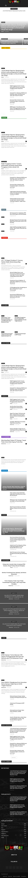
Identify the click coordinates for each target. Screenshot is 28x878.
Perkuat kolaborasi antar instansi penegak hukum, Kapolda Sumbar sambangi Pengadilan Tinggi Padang (17, 200)
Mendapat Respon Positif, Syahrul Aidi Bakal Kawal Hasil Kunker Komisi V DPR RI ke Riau (18, 221)
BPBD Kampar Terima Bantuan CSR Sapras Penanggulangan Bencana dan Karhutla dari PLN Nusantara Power (18, 108)
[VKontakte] (21, 867)
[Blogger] (7, 867)
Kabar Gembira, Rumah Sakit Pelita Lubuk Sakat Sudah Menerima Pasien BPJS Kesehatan (18, 494)
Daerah (3, 217)
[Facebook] (10, 867)
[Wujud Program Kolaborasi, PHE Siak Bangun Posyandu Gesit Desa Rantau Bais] (5, 509)
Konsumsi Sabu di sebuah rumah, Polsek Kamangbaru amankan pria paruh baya (17, 101)
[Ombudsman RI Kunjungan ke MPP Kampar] (21, 328)
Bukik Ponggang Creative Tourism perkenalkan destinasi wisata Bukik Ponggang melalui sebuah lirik (17, 87)
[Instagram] (17, 867)
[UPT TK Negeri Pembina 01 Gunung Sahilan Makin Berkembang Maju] (14, 249)
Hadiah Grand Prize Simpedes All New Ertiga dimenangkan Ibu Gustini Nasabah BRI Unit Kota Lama (18, 546)
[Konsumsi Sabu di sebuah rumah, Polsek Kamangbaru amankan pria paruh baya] (5, 102)
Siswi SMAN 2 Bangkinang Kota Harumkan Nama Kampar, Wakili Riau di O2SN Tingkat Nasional (14, 684)
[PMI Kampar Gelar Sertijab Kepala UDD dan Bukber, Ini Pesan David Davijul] (5, 502)
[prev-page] (2, 114)
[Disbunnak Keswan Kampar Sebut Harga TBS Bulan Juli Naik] (5, 712)
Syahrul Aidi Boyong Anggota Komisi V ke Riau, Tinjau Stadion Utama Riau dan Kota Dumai (18, 228)
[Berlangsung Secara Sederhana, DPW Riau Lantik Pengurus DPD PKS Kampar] (5, 215)
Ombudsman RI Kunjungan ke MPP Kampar (20, 334)
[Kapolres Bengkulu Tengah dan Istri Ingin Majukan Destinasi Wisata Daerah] (5, 430)
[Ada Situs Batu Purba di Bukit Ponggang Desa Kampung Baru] (5, 408)
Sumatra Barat (4, 161)
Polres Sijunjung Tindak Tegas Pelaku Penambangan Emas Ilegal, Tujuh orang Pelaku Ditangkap (14, 582)
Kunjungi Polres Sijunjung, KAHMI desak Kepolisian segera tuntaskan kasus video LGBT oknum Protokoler (18, 94)
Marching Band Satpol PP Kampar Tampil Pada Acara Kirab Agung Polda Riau (13, 441)
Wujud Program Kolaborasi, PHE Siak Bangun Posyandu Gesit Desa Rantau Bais (18, 508)
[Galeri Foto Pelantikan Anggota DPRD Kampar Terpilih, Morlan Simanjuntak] (14, 611)
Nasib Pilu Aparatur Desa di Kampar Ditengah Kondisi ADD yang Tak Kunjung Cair (18, 553)
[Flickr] (14, 867)
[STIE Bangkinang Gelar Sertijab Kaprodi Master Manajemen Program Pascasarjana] (5, 289)
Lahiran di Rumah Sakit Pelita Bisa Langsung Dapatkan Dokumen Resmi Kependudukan (13, 487)
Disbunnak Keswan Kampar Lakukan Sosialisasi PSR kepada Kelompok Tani (7, 335)
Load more (14, 757)
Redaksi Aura (3, 443)
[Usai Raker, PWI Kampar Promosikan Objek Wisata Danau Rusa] (5, 423)
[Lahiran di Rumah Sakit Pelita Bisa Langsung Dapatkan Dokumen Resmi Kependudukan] (14, 482)
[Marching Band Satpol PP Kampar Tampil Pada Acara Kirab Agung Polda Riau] (14, 451)
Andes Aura (3, 263)
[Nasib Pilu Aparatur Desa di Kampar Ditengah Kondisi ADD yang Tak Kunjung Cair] (5, 554)
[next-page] (4, 114)
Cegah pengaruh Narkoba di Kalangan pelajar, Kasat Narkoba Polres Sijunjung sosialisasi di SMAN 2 (18, 193)
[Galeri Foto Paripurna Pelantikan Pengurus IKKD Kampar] (14, 625)
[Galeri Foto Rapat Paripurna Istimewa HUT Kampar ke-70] (14, 596)
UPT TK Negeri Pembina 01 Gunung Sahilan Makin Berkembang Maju (12, 261)
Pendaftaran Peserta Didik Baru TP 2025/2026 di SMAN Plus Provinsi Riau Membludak (18, 282)
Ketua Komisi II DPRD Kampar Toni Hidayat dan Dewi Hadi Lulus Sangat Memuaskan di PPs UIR (17, 296)
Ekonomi (3, 22)
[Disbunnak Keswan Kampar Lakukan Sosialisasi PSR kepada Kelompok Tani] (7, 328)
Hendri (2, 77)
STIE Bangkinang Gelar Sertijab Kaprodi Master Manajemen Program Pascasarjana (18, 289)
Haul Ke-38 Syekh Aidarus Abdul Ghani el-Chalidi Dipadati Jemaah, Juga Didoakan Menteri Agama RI (18, 718)
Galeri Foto (14, 593)
